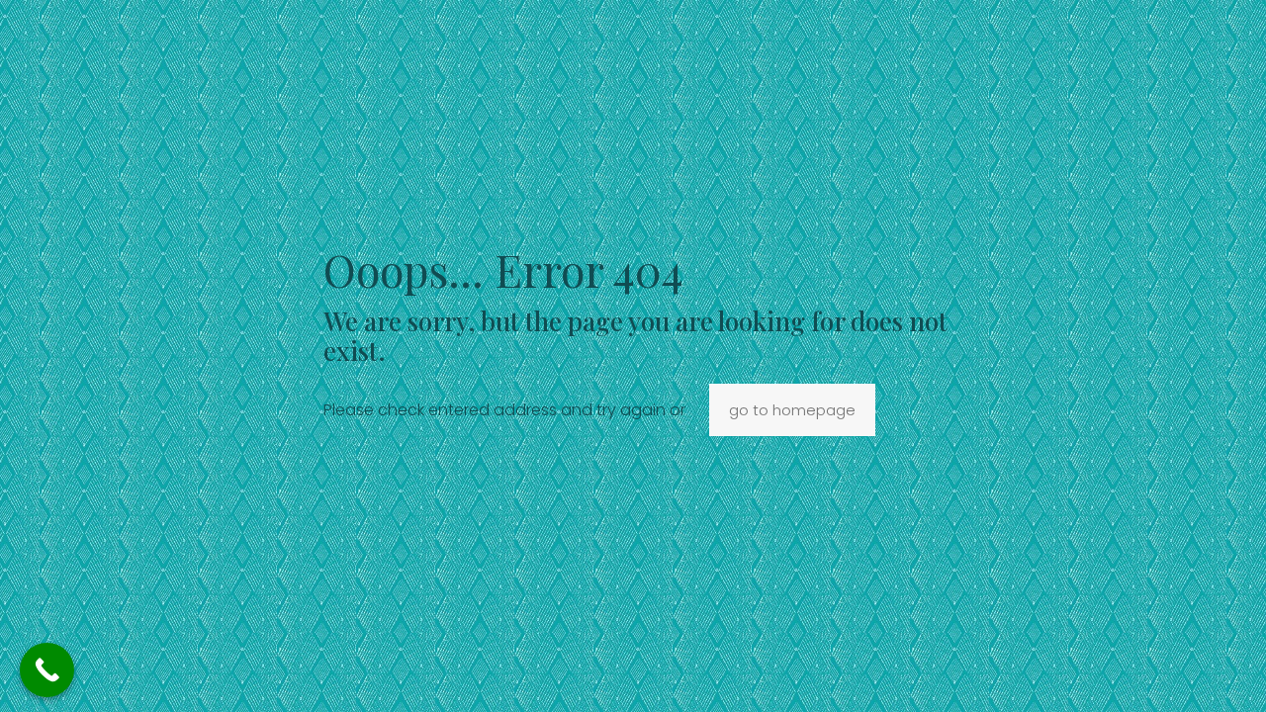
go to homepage (792, 410)
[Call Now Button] (47, 670)
